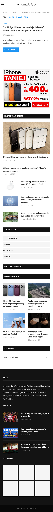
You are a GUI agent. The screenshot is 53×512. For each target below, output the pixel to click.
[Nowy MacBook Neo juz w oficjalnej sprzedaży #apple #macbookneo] (43, 472)
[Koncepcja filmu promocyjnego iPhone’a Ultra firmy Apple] (39, 320)
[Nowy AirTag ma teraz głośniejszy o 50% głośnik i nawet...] (43, 489)
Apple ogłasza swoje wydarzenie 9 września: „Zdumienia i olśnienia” (35, 200)
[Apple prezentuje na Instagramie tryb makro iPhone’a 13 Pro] (10, 217)
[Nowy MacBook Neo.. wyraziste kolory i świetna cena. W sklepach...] (10, 489)
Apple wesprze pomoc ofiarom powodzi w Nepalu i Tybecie (37, 304)
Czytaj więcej (10, 49)
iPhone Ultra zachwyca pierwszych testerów (25, 157)
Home (5, 12)
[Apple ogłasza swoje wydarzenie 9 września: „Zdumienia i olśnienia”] (10, 201)
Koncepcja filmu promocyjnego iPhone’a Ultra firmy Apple (38, 334)
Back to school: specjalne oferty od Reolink (14, 332)
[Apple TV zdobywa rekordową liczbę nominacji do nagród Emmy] (10, 448)
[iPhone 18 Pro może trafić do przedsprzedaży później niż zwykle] (14, 290)
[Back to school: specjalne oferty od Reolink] (14, 320)
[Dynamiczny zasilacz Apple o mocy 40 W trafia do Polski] (10, 185)
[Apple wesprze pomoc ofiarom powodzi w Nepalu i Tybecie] (39, 290)
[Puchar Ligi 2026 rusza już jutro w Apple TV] (10, 417)
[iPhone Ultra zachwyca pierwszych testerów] (26, 138)
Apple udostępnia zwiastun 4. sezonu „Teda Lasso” (33, 430)
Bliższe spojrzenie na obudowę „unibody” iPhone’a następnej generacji (24, 169)
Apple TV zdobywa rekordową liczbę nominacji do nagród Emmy (35, 445)
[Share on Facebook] (25, 55)
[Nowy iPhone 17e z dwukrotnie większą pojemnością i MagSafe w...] (26, 489)
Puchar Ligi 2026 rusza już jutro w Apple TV (35, 414)
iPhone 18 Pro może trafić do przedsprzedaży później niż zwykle (13, 304)
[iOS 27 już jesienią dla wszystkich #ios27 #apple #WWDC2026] (26, 472)
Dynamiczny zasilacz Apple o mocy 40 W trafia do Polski (33, 182)
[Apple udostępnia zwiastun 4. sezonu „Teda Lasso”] (10, 433)
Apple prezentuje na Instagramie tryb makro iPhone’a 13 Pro (35, 214)
